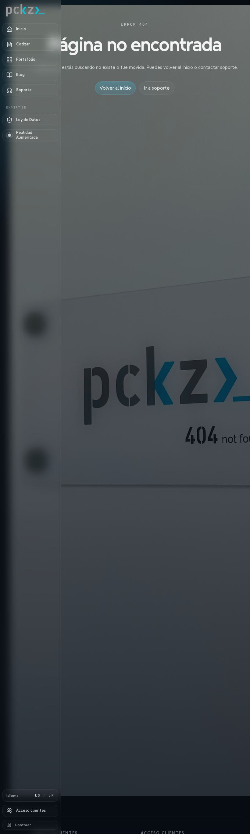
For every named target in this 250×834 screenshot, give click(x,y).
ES (38, 795)
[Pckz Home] (30, 10)
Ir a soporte (157, 88)
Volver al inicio (115, 88)
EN (51, 795)
